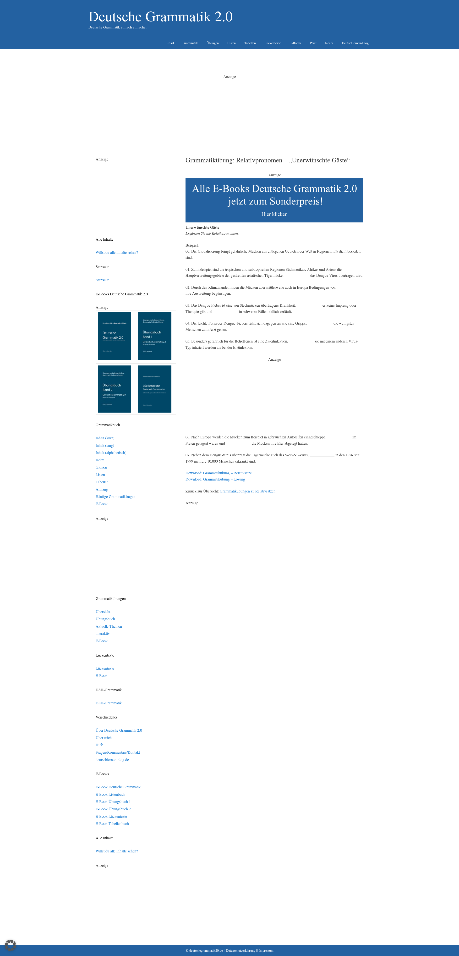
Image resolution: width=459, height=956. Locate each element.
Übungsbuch (105, 618)
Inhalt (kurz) (105, 437)
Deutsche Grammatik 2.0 (160, 15)
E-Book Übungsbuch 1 (113, 801)
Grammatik (190, 43)
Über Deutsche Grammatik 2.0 (119, 730)
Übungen (213, 43)
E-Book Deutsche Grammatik (118, 786)
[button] (10, 945)
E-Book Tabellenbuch (112, 823)
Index (100, 459)
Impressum (266, 950)
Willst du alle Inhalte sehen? (117, 252)
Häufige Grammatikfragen (115, 496)
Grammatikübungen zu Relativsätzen (247, 490)
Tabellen (250, 43)
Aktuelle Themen (109, 626)
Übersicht (103, 611)
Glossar (101, 467)
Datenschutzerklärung (240, 950)
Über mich (104, 737)
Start (171, 43)
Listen (231, 43)
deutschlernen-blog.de (112, 759)
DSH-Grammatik (109, 702)
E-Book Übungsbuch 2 (113, 808)
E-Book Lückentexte (111, 816)
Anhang (102, 489)
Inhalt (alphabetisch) (111, 452)
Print (313, 43)
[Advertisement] (229, 112)
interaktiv (103, 633)
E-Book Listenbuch (110, 794)
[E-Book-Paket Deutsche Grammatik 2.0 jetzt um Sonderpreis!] (274, 220)
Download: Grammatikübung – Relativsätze (219, 472)
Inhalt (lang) (105, 445)
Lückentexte (272, 43)
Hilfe (99, 744)
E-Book (102, 503)
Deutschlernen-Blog (355, 43)
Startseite (102, 279)
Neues (329, 43)
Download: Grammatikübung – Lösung (215, 478)
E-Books (295, 43)
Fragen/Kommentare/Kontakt (118, 752)
